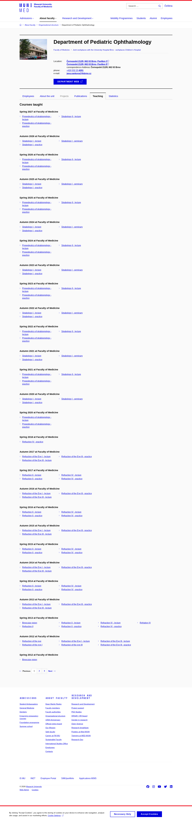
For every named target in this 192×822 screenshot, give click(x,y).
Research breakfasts (80, 728)
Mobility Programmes (121, 18)
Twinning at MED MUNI (81, 736)
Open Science (77, 724)
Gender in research (79, 720)
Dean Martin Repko (53, 704)
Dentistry (23, 712)
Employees (166, 18)
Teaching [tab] (98, 96)
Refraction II (27, 626)
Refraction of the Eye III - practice (76, 456)
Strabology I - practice (32, 145)
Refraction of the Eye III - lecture (37, 460)
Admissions (28, 698)
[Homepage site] (36, 7)
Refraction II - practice (32, 479)
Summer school (26, 726)
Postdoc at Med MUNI (80, 732)
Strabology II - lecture (71, 116)
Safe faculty (50, 732)
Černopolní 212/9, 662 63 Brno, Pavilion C (87, 61)
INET (33, 778)
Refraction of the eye (31, 641)
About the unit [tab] (47, 96)
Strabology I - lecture (31, 141)
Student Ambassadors (29, 704)
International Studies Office (56, 744)
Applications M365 (87, 778)
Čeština (168, 6)
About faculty (56, 698)
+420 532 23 (75, 70)
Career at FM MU (52, 736)
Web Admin (24, 790)
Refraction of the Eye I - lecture (36, 456)
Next (50, 671)
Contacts (49, 751)
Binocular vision (29, 623)
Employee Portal (48, 778)
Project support (77, 708)
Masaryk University (34, 786)
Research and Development (81, 697)
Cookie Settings (54, 815)
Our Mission (50, 728)
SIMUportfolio (67, 778)
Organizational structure (55, 716)
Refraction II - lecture (31, 475)
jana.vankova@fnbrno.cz (79, 73)
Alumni (153, 18)
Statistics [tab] (113, 96)
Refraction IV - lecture (71, 475)
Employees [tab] (28, 96)
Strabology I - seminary (72, 141)
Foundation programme (29, 722)
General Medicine (27, 708)
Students (141, 18)
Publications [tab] (80, 96)
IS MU (22, 778)
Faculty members (52, 708)
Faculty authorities (53, 712)
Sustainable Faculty (53, 739)
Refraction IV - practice (32, 442)
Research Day (77, 739)
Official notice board (53, 724)
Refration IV (145, 623)
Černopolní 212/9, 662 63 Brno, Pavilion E (87, 64)
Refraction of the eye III (72, 645)
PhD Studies (76, 712)
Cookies (35, 790)
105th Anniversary (52, 720)
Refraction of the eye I (32, 645)
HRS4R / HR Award (79, 716)
